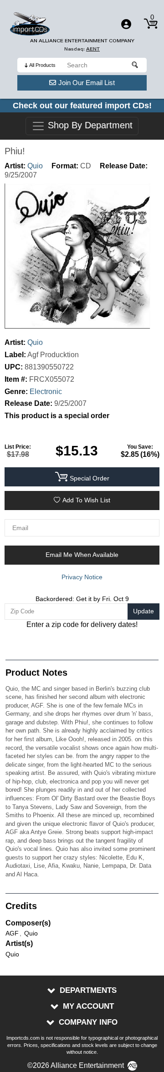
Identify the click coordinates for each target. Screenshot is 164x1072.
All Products (42, 65)
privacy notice (82, 577)
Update (143, 611)
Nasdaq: (82, 49)
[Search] (135, 65)
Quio (35, 166)
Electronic (46, 391)
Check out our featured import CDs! (82, 105)
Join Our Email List (86, 82)
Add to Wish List (86, 500)
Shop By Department (89, 126)
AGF (12, 933)
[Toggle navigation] (126, 24)
